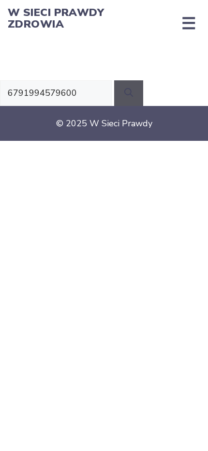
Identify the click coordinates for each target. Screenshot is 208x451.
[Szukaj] (128, 93)
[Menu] (188, 23)
